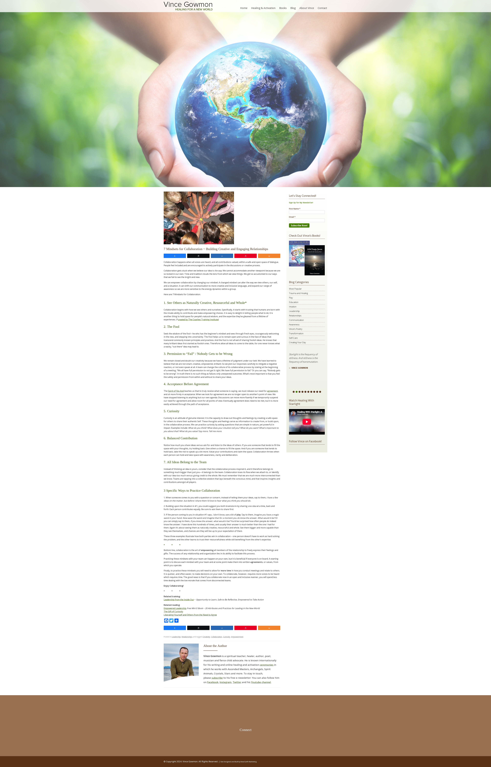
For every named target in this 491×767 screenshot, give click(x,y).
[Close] (281, 351)
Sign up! (245, 410)
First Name (214, 385)
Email (211, 372)
